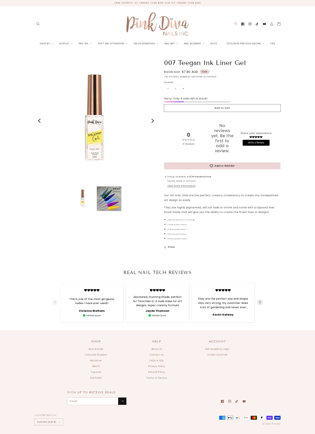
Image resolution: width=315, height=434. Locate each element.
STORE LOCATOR (217, 354)
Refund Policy (156, 372)
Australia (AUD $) (46, 421)
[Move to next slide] (260, 303)
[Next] (152, 120)
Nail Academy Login (217, 349)
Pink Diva (276, 424)
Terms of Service (156, 378)
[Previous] (39, 120)
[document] (96, 121)
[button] (38, 24)
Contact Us (157, 354)
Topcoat (96, 372)
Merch (96, 366)
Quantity (168, 82)
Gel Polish (96, 378)
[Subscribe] (122, 401)
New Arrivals (96, 349)
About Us (156, 349)
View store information (181, 186)
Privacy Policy (156, 366)
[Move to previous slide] (55, 303)
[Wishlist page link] (235, 24)
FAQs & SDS (157, 360)
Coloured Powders (96, 354)
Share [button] (171, 247)
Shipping (185, 76)
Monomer (96, 360)
